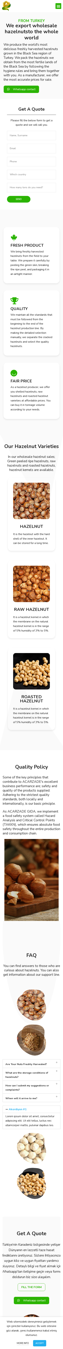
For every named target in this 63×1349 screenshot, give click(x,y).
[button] (58, 6)
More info (23, 1343)
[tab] (31, 1063)
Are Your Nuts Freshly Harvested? (26, 1064)
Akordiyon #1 (18, 1109)
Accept (40, 1343)
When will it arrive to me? (21, 1098)
